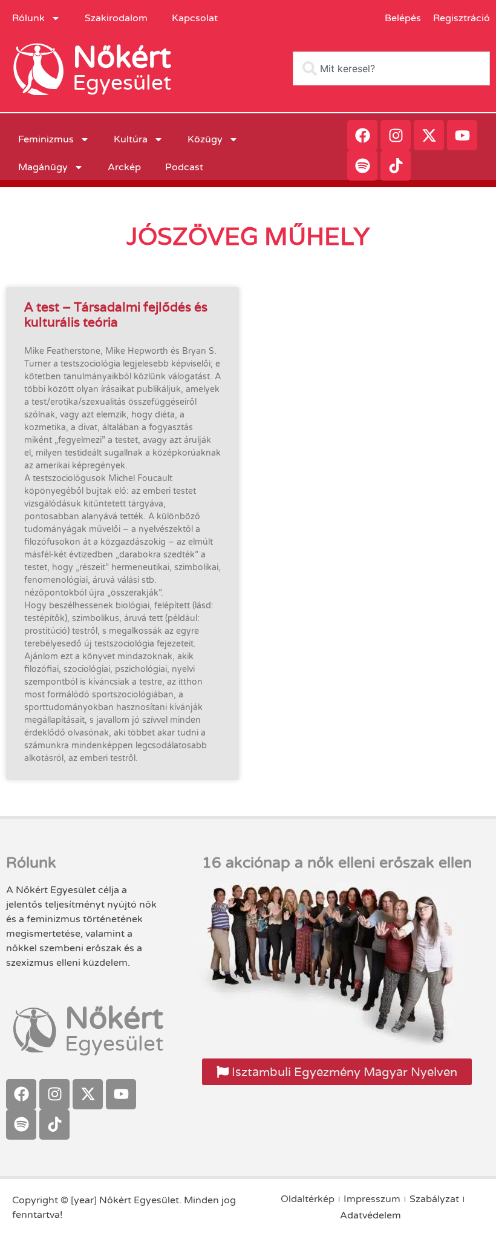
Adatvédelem (370, 1215)
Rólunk (28, 18)
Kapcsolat (195, 18)
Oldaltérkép (307, 1199)
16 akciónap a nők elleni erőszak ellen (337, 863)
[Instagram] (395, 135)
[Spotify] (362, 165)
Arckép (124, 167)
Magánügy (43, 167)
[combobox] (391, 68)
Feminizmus (46, 139)
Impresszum (372, 1199)
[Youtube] (462, 135)
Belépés (403, 18)
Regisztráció (461, 18)
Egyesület (122, 83)
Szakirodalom (116, 18)
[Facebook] (362, 135)
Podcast (184, 167)
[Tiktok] (395, 165)
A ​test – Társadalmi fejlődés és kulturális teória (115, 314)
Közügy (205, 139)
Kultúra (131, 139)
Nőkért (122, 57)
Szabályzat (434, 1199)
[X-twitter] (429, 135)
